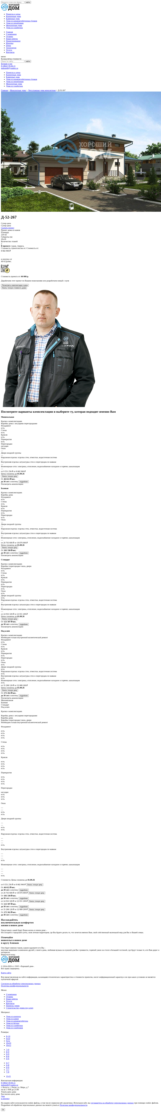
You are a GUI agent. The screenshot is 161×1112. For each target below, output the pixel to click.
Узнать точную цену (9, 476)
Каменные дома (13, 19)
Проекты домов (12, 1006)
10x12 (8, 1045)
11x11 (8, 1076)
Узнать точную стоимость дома (14, 288)
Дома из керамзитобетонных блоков (21, 21)
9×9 (7, 1054)
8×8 (7, 1056)
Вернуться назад (8, 955)
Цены (8, 45)
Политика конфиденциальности (15, 986)
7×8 (7, 1072)
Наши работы (12, 39)
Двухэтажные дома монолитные (42, 90)
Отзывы (9, 36)
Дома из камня (12, 1019)
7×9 (7, 1050)
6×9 (7, 1067)
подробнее (24, 482)
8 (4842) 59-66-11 (8, 66)
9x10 (8, 1039)
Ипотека (9, 43)
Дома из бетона (12, 1023)
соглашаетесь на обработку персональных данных (112, 1103)
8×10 (8, 1036)
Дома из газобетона (14, 28)
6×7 (7, 1063)
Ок (3, 1110)
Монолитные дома (14, 25)
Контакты (10, 52)
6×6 (7, 1059)
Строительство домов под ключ (19, 1008)
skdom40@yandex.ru (9, 68)
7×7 (7, 1070)
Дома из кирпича (13, 1016)
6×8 (7, 1065)
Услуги (9, 50)
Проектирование (13, 41)
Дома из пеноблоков (15, 23)
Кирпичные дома (13, 16)
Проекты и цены (13, 14)
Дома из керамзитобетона (17, 1021)
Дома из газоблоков (14, 1028)
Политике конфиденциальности (73, 1105)
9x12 (8, 1041)
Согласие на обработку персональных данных (21, 984)
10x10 (8, 1043)
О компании (11, 34)
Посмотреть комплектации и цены (15, 285)
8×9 (7, 1052)
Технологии (11, 48)
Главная (9, 32)
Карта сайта (6, 973)
